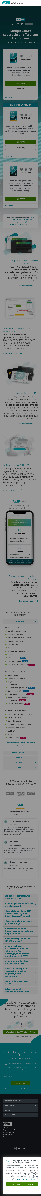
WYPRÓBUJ (20, 89)
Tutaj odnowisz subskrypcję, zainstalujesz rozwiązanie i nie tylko (21, 220)
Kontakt (5, 1137)
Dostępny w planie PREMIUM (16, 465)
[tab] (20, 621)
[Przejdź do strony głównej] (12, 3)
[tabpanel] (20, 687)
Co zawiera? (9, 97)
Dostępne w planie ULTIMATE (25, 393)
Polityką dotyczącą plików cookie (26, 1179)
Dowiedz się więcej (26, 286)
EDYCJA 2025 (28, 23)
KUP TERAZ (20, 83)
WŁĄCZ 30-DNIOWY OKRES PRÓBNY (20, 1032)
